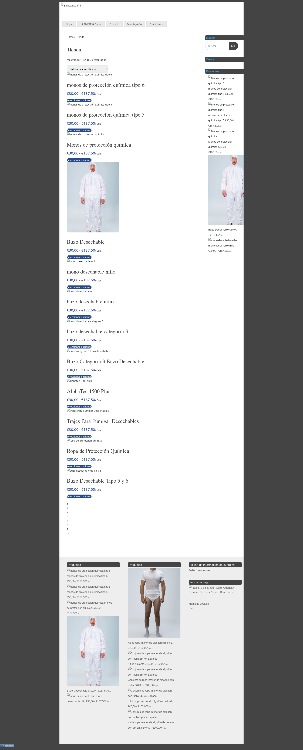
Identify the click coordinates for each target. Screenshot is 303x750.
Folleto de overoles (199, 570)
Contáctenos (156, 24)
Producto (114, 24)
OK (232, 45)
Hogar (69, 24)
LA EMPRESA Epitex (91, 24)
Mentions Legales (199, 603)
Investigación (134, 24)
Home (70, 36)
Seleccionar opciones (79, 100)
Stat (191, 608)
